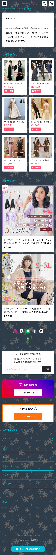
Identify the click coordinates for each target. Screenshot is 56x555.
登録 (47, 369)
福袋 (4, 502)
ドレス (15, 8)
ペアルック (7, 438)
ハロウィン (7, 511)
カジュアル (7, 466)
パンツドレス (8, 475)
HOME (5, 8)
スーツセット (8, 493)
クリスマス (7, 520)
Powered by (25, 540)
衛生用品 (6, 484)
